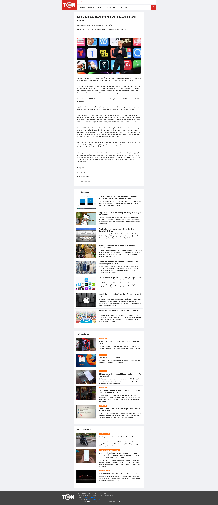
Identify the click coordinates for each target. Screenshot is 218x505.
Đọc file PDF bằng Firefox (109, 358)
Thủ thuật (123, 7)
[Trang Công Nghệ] (68, 497)
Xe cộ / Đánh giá (104, 433)
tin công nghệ (91, 499)
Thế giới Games (111, 7)
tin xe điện (98, 499)
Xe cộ (99, 7)
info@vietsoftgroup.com (88, 497)
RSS (119, 501)
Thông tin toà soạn (101, 501)
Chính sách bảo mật (87, 501)
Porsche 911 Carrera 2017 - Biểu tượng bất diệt (118, 473)
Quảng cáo (112, 501)
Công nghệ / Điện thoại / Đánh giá (109, 450)
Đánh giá (91, 7)
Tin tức (81, 7)
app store (88, 181)
